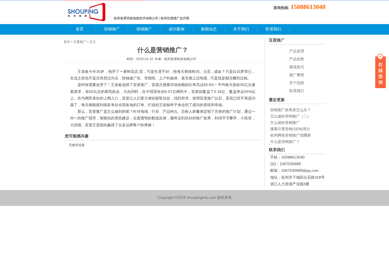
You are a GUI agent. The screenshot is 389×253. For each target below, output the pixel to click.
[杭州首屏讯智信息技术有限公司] (87, 20)
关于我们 (241, 29)
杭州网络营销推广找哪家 (290, 135)
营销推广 (112, 29)
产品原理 (296, 51)
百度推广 (79, 42)
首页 (80, 29)
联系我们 (273, 29)
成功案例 (176, 29)
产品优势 (296, 59)
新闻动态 (209, 29)
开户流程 (296, 83)
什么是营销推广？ (285, 141)
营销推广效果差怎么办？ (290, 110)
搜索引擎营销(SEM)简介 (290, 129)
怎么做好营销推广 (285, 122)
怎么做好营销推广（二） (290, 116)
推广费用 (296, 75)
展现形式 (296, 67)
